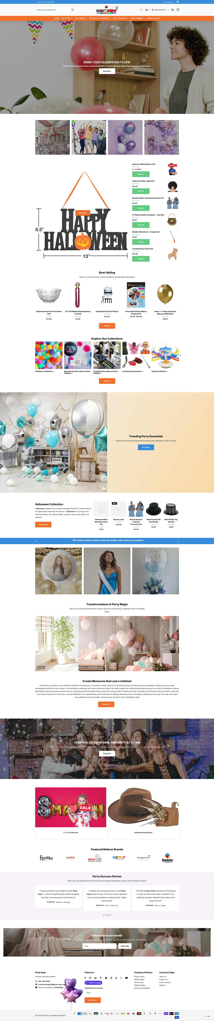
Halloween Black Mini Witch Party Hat (101, 521)
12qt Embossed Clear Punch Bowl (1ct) (49, 312)
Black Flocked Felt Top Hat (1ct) (153, 520)
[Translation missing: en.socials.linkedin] (95, 978)
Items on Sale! (153, 18)
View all (107, 326)
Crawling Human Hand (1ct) (142, 249)
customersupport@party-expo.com (52, 984)
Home (56, 18)
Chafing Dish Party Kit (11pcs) (107, 311)
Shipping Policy (139, 985)
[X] (121, 978)
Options (141, 174)
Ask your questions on (50, 987)
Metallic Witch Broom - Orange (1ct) (146, 232)
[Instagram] (90, 978)
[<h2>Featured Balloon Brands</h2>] (46, 858)
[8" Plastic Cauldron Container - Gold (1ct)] (173, 220)
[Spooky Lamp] (118, 509)
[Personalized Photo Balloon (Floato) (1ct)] (136, 295)
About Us (106, 704)
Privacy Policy (139, 976)
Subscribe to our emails (94, 988)
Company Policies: (143, 972)
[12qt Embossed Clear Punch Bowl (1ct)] (48, 295)
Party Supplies (119, 18)
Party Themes (137, 18)
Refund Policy (139, 979)
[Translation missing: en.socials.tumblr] (116, 978)
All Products (43, 524)
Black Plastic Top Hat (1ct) (171, 520)
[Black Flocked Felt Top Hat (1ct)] (154, 509)
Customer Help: (167, 972)
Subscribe (125, 946)
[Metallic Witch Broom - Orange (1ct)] (173, 237)
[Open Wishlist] (141, 10)
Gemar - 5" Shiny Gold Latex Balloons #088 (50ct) (165, 312)
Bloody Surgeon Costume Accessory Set (148, 198)
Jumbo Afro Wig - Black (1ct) (143, 181)
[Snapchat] (106, 978)
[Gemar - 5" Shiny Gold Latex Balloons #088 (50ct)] (165, 295)
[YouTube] (126, 978)
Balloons (66, 18)
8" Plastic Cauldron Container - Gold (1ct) (148, 215)
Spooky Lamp (118, 519)
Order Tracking (165, 982)
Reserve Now (52, 146)
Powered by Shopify (58, 1015)
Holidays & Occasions (99, 18)
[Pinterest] (101, 978)
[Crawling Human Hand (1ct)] (173, 254)
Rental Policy (139, 982)
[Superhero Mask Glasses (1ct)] (173, 169)
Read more (63, 436)
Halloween (80, 18)
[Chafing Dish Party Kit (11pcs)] (107, 295)
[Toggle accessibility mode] (177, 1)
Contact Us (163, 979)
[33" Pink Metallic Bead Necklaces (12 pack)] (78, 295)
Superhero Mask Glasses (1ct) (143, 164)
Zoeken (72, 10)
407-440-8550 (44, 981)
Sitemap (162, 985)
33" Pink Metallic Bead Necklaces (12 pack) (78, 312)
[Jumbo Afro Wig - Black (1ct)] (173, 186)
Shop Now (107, 71)
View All (107, 381)
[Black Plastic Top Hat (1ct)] (171, 509)
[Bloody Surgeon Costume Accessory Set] (173, 203)
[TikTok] (111, 978)
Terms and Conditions (142, 988)
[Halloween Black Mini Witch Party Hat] (101, 509)
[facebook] (85, 978)
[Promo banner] (70, 833)
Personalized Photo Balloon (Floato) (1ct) (136, 312)
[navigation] (103, 110)
